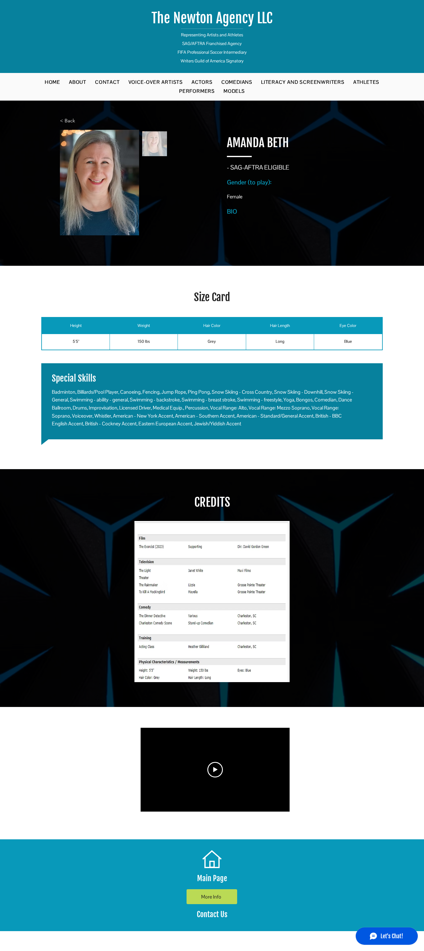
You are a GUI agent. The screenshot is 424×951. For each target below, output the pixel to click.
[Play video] (215, 769)
